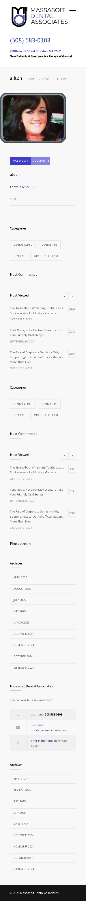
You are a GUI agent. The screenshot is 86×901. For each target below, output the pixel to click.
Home (30, 79)
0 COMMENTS (40, 161)
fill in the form (43, 741)
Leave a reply (19, 187)
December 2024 (23, 634)
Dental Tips (49, 245)
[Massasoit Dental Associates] (39, 16)
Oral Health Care (46, 256)
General (19, 256)
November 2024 (23, 645)
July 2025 (19, 600)
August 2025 (22, 589)
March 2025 (21, 622)
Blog (45, 79)
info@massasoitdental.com (49, 730)
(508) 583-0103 (30, 40)
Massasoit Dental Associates (39, 893)
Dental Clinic (22, 245)
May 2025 (19, 611)
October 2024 (23, 656)
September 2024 (23, 668)
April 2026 (20, 577)
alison (15, 174)
